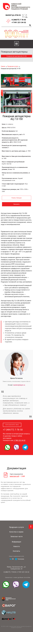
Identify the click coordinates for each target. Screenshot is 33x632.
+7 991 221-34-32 (19, 440)
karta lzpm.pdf (14, 476)
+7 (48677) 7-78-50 (13, 429)
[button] (16, 43)
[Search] (30, 25)
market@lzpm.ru (13, 15)
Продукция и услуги (12, 66)
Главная (3, 66)
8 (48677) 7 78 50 (10, 572)
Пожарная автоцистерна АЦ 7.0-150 (16, 56)
